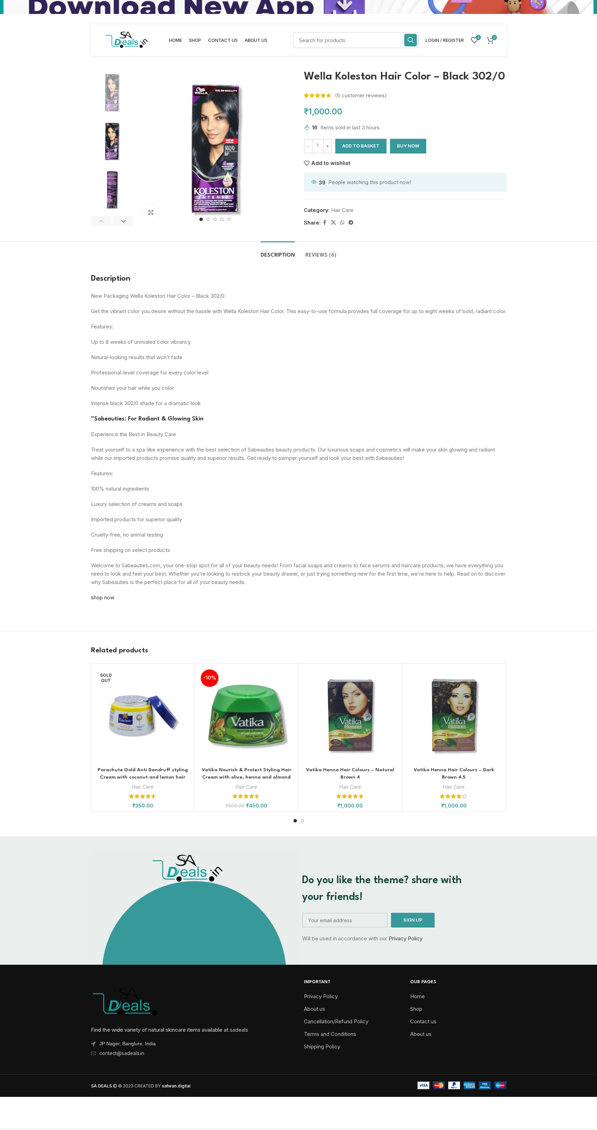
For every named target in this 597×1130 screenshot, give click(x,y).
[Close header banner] (588, 7)
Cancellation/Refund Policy (336, 1021)
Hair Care (342, 210)
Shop (416, 1009)
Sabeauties (109, 419)
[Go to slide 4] (222, 219)
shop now (102, 597)
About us (314, 1009)
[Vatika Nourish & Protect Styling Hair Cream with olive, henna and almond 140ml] (246, 715)
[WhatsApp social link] (342, 222)
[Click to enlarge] (151, 212)
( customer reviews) (361, 95)
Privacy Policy (405, 938)
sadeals (239, 1029)
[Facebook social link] (325, 222)
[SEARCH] (410, 40)
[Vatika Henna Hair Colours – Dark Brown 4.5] (454, 715)
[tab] (278, 252)
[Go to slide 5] (229, 219)
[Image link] (126, 1000)
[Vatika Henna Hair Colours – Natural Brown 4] (350, 715)
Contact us (423, 1021)
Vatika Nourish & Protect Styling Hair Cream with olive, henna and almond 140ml (246, 777)
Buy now (408, 146)
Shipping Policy (322, 1046)
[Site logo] (126, 39)
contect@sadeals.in (121, 1053)
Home (417, 996)
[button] (101, 221)
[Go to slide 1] (201, 219)
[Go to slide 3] (215, 219)
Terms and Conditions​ (330, 1034)
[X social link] (333, 222)
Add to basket (361, 146)
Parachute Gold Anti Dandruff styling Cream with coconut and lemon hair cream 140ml (143, 777)
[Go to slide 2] (208, 219)
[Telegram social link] (350, 222)
